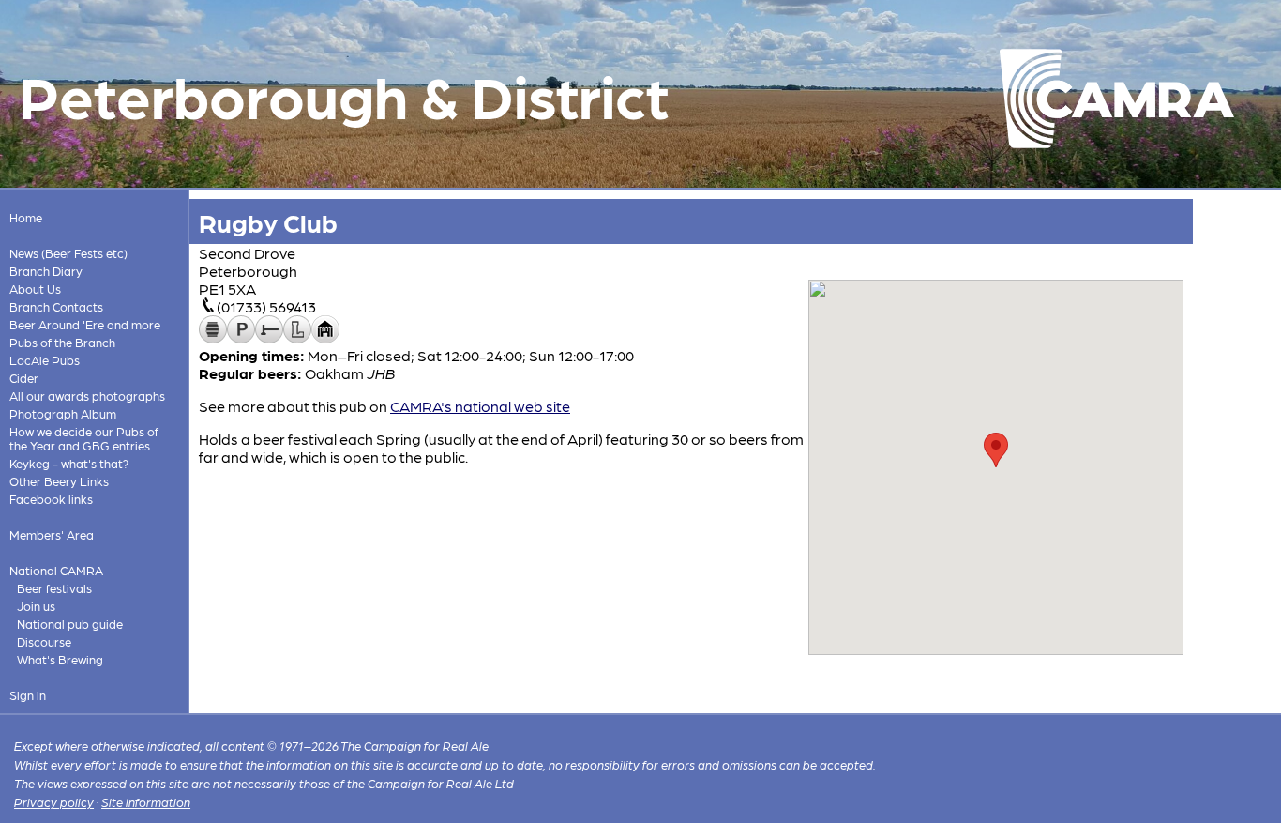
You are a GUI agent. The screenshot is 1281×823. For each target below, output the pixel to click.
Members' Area (51, 534)
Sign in (27, 695)
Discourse (44, 641)
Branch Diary (46, 271)
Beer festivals (54, 588)
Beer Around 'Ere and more (84, 324)
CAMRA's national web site (480, 406)
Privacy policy (54, 802)
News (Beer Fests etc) (68, 253)
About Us (35, 289)
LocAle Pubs (44, 360)
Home (25, 217)
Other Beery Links (59, 481)
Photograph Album (62, 413)
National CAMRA (56, 570)
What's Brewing (60, 659)
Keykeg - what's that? (68, 463)
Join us (36, 606)
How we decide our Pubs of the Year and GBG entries (83, 438)
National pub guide (70, 624)
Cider (23, 378)
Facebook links (51, 499)
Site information (145, 802)
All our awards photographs (87, 396)
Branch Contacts (56, 306)
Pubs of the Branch (62, 342)
